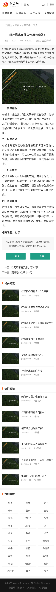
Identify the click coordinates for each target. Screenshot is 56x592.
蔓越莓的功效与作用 (21, 272)
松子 (46, 533)
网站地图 (43, 587)
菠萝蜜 (10, 571)
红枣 (10, 502)
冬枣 (37, 295)
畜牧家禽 (49, 13)
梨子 (46, 502)
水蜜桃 (38, 448)
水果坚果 (7, 13)
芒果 (28, 510)
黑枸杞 (46, 556)
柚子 (10, 548)
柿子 (37, 464)
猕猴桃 (46, 540)
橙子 (46, 571)
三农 (26, 4)
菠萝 (46, 563)
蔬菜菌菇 (21, 13)
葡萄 (10, 510)
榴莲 (37, 432)
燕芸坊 (8, 25)
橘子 (10, 533)
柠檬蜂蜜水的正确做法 (32, 339)
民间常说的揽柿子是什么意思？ (37, 460)
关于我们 (31, 587)
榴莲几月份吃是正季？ (32, 428)
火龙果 (28, 525)
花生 (28, 540)
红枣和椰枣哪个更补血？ (34, 412)
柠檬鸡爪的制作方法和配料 (35, 307)
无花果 (38, 400)
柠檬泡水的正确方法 (31, 370)
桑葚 (10, 556)
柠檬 (4, 114)
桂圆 (28, 556)
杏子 (28, 571)
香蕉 (28, 533)
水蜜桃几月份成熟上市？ (34, 475)
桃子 (46, 525)
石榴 (46, 510)
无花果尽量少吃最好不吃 (34, 396)
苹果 (28, 502)
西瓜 (46, 518)
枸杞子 (28, 518)
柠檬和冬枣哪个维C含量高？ (36, 291)
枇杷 (10, 563)
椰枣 (37, 416)
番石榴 (46, 548)
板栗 (10, 540)
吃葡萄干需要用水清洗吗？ (25, 267)
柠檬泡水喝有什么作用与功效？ (37, 323)
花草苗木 (35, 13)
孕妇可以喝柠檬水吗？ (32, 354)
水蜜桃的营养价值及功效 (34, 444)
